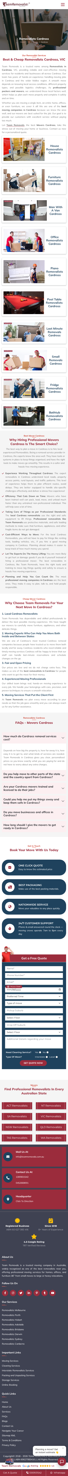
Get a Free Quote (34, 958)
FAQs (4, 1416)
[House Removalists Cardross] (24, 149)
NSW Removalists (17, 1127)
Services (6, 1411)
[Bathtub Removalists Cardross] (24, 416)
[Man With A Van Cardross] (25, 210)
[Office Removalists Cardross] (24, 240)
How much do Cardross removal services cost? (29, 738)
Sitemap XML (8, 1435)
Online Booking (9, 1384)
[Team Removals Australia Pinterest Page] (37, 1293)
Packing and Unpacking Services (18, 1375)
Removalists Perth (11, 1315)
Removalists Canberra (13, 1343)
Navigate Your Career (13, 1430)
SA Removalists (17, 1116)
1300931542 (22, 1176)
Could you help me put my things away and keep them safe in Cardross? (31, 801)
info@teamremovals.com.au (30, 1156)
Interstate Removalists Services (18, 1370)
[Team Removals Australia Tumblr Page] (45, 1293)
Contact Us (7, 1426)
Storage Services (10, 1380)
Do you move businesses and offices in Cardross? (28, 813)
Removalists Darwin (12, 1334)
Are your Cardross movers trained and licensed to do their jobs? (28, 788)
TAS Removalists (17, 1137)
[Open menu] (62, 4)
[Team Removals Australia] (16, 4)
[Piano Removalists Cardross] (24, 271)
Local (52, 1057)
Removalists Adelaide (13, 1324)
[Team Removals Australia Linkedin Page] (30, 1293)
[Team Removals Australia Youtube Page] (53, 1293)
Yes (36, 1052)
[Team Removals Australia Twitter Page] (22, 1293)
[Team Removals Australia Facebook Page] (6, 1293)
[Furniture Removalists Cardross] (24, 180)
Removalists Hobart (12, 1319)
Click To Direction (24, 1201)
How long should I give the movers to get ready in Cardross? (29, 826)
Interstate (40, 1057)
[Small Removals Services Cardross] (25, 360)
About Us (6, 1406)
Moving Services (10, 1360)
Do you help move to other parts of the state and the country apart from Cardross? (31, 775)
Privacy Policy (9, 1445)
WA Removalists (51, 1137)
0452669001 (22, 1182)
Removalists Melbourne (14, 1310)
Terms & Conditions (12, 1440)
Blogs (5, 1421)
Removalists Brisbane (13, 1329)
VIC (29, 42)
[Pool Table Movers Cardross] (23, 302)
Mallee (35, 42)
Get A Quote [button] (10, 1472)
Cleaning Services (11, 1365)
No (44, 1052)
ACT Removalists (17, 1105)
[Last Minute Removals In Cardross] (23, 332)
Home (22, 42)
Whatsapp (59, 1472)
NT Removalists (51, 1105)
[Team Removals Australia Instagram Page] (14, 1293)
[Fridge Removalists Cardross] (24, 388)
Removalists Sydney (12, 1339)
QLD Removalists (51, 1127)
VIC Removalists (51, 1116)
